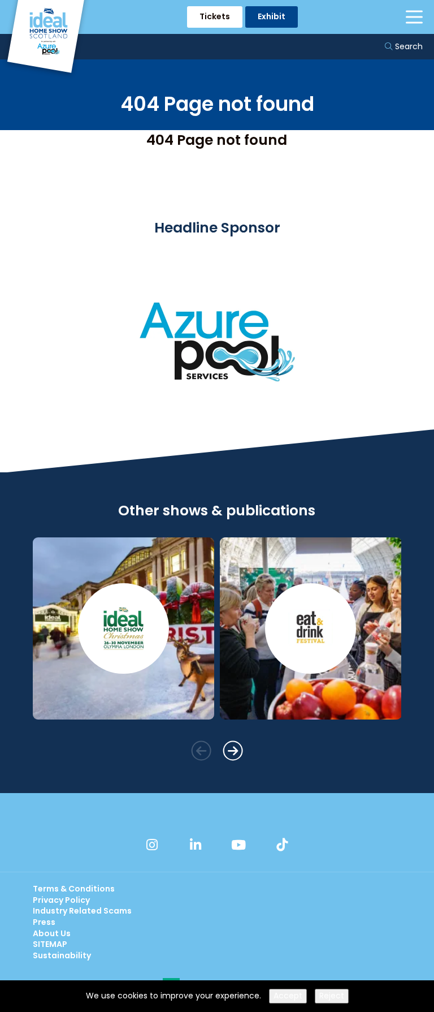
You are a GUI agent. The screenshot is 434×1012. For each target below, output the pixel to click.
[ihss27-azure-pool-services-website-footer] (217, 423)
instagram (152, 845)
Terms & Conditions (74, 888)
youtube (238, 845)
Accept (288, 995)
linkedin (196, 845)
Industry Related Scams (82, 910)
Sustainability (62, 955)
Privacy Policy (61, 900)
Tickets (214, 16)
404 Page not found (216, 140)
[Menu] (414, 16)
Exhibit (271, 16)
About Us (52, 933)
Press (44, 922)
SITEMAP (50, 944)
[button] (201, 750)
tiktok (282, 845)
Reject (331, 995)
